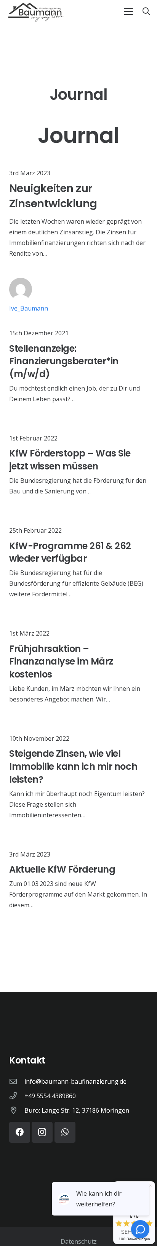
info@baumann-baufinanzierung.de (75, 1081)
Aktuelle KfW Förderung (62, 869)
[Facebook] (19, 1132)
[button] (128, 11)
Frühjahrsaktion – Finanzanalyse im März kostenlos (61, 661)
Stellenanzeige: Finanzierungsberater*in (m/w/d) (64, 361)
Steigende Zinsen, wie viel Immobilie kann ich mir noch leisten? (73, 766)
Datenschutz (79, 1241)
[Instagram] (42, 1132)
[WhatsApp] (64, 1132)
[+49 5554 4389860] (16, 1095)
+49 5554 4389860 (50, 1096)
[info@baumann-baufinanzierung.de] (16, 1081)
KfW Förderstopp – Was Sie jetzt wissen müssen (70, 459)
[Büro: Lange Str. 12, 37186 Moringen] (16, 1110)
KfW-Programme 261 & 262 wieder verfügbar (70, 552)
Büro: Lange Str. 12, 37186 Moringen (76, 1110)
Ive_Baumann (28, 308)
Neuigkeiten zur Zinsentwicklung (53, 196)
